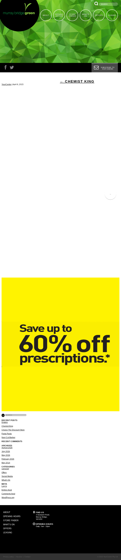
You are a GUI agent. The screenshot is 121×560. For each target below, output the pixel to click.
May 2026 (6, 455)
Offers (4, 472)
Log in (4, 486)
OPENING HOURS (59, 15)
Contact (27, 557)
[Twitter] (11, 68)
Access (19, 557)
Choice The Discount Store (13, 430)
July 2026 (6, 451)
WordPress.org (8, 497)
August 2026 (7, 448)
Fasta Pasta (7, 434)
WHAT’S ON (85, 15)
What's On (6, 480)
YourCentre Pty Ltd (110, 557)
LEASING (112, 15)
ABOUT (46, 15)
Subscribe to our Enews (108, 68)
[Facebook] (5, 68)
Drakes (5, 422)
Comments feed (8, 494)
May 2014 (6, 463)
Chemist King (77, 81)
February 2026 (8, 459)
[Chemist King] (60, 411)
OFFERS (99, 15)
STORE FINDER (72, 15)
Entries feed (7, 490)
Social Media (7, 476)
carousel (5, 469)
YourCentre (6, 84)
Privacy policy (8, 557)
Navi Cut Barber (8, 437)
